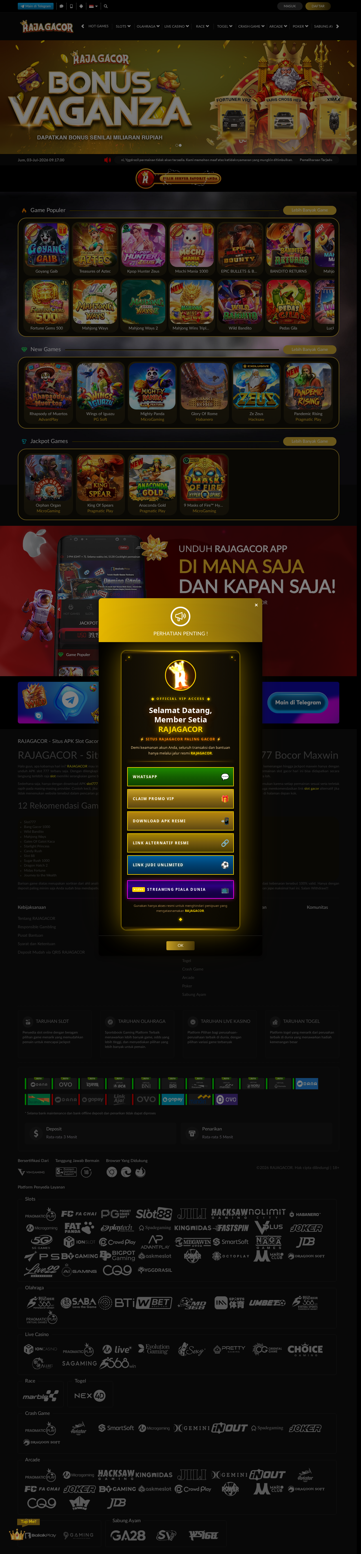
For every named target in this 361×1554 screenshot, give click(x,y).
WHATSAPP (145, 776)
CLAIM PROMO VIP (153, 798)
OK (180, 946)
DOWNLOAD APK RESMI (159, 820)
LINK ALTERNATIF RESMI (161, 842)
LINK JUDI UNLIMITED (158, 864)
